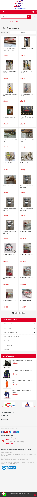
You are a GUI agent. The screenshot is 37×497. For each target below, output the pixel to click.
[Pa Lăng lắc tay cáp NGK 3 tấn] (27, 110)
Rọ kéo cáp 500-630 (25, 231)
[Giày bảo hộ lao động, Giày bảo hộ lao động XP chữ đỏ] (7, 364)
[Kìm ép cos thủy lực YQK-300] (10, 88)
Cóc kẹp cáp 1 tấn (8, 185)
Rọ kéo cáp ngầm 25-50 (26, 300)
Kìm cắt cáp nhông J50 (26, 48)
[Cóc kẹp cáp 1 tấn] (10, 179)
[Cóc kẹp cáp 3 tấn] (27, 156)
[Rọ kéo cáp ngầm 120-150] (10, 271)
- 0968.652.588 (14, 460)
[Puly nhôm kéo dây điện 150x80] (27, 88)
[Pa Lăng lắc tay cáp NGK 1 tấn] (27, 133)
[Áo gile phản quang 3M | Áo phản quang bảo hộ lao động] (7, 374)
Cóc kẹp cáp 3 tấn (25, 163)
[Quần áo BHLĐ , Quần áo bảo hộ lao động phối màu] (7, 394)
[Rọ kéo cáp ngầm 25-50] (27, 293)
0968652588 (10, 443)
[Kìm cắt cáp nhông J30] (10, 110)
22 (24, 313)
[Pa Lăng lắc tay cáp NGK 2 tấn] (10, 133)
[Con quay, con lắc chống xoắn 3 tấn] (27, 202)
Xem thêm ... (7, 349)
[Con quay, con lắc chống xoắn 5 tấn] (10, 202)
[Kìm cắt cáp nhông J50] (27, 42)
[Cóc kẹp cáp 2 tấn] (10, 156)
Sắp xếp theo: (4, 32)
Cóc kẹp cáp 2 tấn (8, 163)
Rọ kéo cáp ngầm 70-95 (26, 277)
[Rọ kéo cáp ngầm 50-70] (10, 293)
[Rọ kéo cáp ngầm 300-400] (10, 248)
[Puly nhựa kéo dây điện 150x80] (27, 65)
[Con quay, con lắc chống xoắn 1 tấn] (10, 225)
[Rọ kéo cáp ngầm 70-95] (27, 271)
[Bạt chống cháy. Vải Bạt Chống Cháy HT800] (10, 42)
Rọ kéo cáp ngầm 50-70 (9, 300)
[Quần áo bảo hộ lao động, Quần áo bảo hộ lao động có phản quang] (7, 384)
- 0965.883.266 (23, 460)
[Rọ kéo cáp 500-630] (27, 225)
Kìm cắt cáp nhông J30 (9, 117)
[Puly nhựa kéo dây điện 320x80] (10, 65)
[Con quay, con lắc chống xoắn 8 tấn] (27, 179)
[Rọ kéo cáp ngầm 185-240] (27, 248)
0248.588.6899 (5, 460)
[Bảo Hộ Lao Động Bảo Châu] (18, 5)
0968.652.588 (10, 440)
